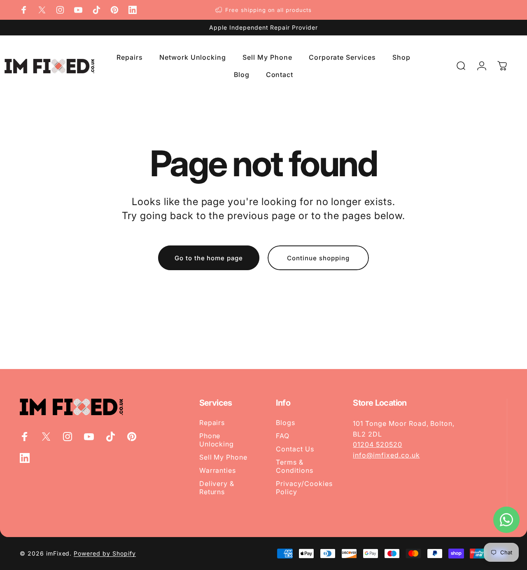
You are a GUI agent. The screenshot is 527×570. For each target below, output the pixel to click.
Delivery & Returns (217, 487)
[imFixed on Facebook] (24, 10)
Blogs (285, 422)
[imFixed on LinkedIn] (132, 10)
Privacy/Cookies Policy (304, 487)
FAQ (282, 436)
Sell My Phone (223, 457)
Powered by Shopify (104, 553)
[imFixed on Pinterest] (114, 10)
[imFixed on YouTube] (78, 10)
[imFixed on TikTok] (96, 10)
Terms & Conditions (294, 466)
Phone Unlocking (216, 440)
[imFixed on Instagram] (60, 10)
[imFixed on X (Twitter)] (42, 10)
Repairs (212, 422)
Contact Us (295, 449)
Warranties (217, 470)
